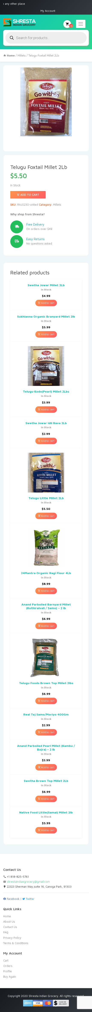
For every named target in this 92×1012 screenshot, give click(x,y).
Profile (7, 971)
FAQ (5, 932)
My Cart (71, 25)
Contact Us (10, 927)
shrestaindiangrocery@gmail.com (28, 881)
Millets (22, 55)
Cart (5, 960)
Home (7, 916)
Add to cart (29, 194)
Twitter (29, 898)
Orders (7, 966)
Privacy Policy (12, 937)
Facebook (12, 898)
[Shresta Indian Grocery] (19, 22)
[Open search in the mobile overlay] (46, 38)
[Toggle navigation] (80, 24)
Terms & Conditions (15, 943)
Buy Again (9, 976)
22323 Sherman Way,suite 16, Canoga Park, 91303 (38, 886)
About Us (9, 921)
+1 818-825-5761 (17, 876)
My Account (47, 10)
